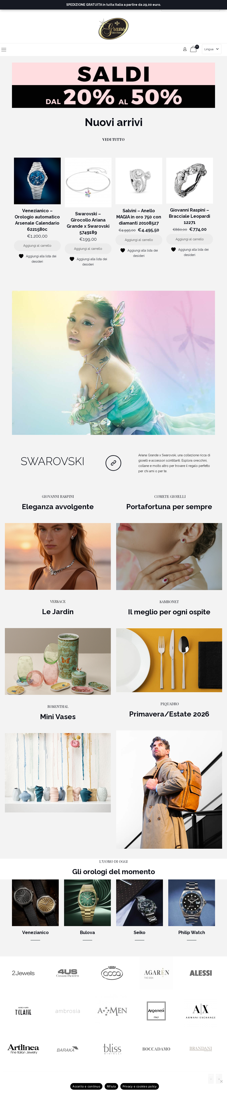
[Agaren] (156, 988)
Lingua (208, 49)
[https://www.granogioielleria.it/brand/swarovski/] (113, 362)
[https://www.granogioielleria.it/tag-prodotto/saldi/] (113, 85)
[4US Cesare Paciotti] (67, 988)
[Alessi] (200, 988)
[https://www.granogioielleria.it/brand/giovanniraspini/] (58, 556)
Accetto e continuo (86, 1086)
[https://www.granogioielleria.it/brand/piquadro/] (169, 789)
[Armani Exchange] (200, 1026)
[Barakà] (67, 1064)
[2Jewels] (23, 988)
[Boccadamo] (156, 1064)
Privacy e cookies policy (140, 1086)
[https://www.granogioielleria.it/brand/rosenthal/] (58, 772)
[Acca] (112, 988)
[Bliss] (112, 1064)
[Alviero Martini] (23, 1026)
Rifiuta (111, 1086)
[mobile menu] (4, 49)
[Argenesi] (156, 1026)
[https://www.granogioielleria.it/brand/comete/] (169, 556)
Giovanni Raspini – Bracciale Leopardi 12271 (189, 216)
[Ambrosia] (67, 1026)
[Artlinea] (23, 1064)
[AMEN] (112, 1026)
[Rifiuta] (221, 1081)
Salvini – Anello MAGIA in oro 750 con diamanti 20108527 (138, 217)
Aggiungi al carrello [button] (37, 245)
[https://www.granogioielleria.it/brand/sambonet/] (169, 660)
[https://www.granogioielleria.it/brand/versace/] (58, 661)
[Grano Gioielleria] (113, 28)
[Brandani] (200, 1064)
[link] (113, 85)
